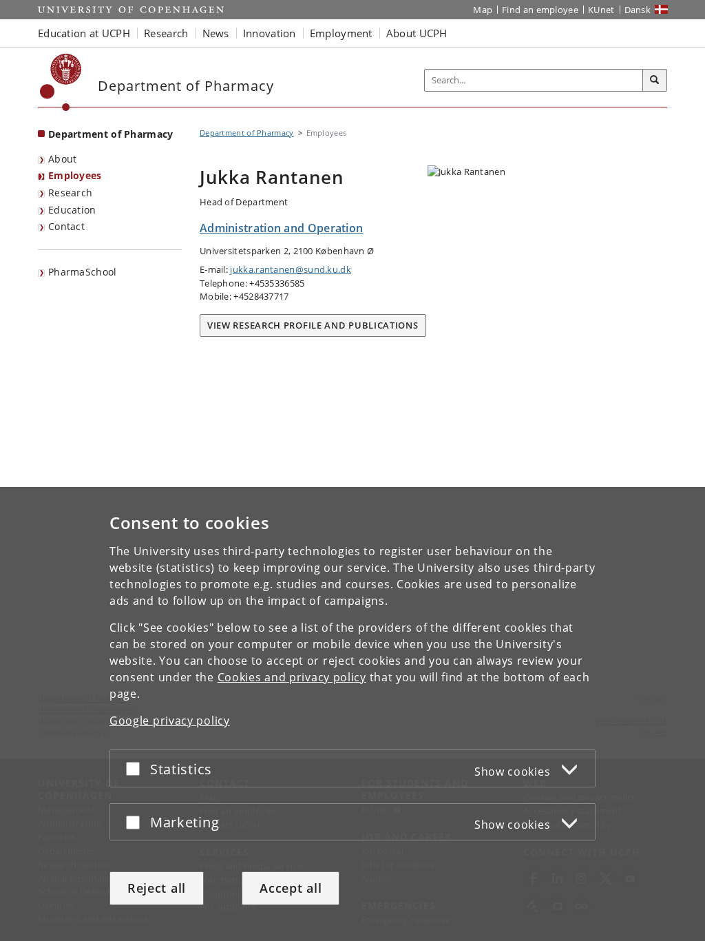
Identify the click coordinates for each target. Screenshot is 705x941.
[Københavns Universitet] (61, 82)
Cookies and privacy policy (292, 677)
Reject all (156, 888)
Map (482, 9)
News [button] (215, 33)
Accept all (291, 888)
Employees (75, 175)
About (62, 158)
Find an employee (540, 9)
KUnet (601, 9)
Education (72, 209)
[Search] (654, 80)
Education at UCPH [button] (84, 33)
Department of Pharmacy (110, 134)
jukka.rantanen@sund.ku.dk (290, 269)
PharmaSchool (82, 271)
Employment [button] (341, 33)
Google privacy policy (169, 720)
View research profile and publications (313, 325)
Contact (66, 226)
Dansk (637, 9)
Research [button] (166, 33)
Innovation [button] (269, 33)
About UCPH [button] (417, 33)
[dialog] (352, 714)
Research (70, 192)
